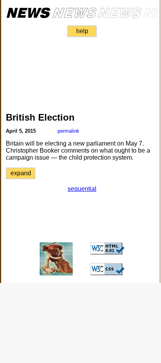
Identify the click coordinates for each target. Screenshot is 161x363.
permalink (68, 131)
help (82, 31)
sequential (82, 188)
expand (20, 173)
